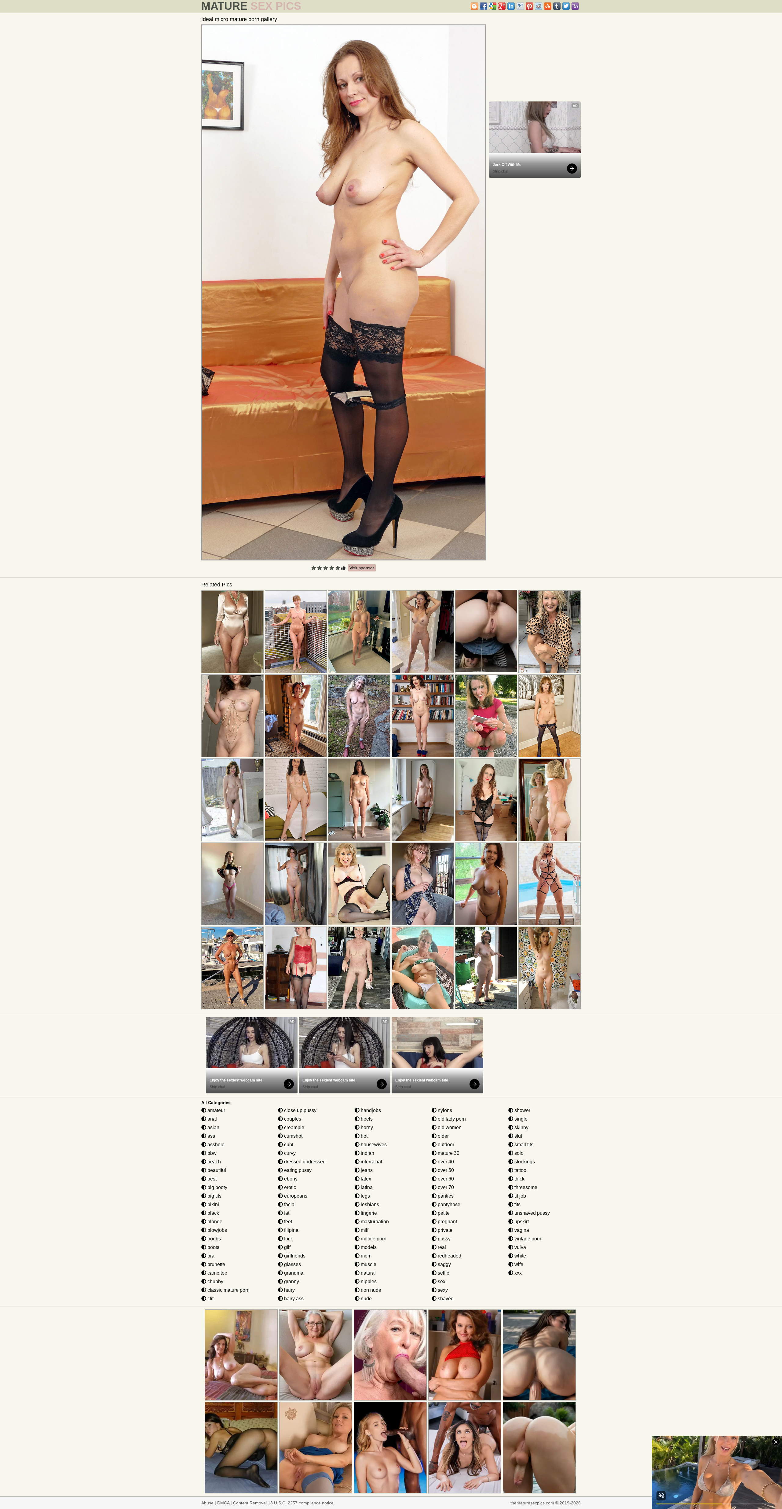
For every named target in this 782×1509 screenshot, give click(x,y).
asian (212, 1127)
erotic (289, 1187)
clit (210, 1298)
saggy (444, 1264)
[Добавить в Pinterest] (529, 6)
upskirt (521, 1221)
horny (366, 1127)
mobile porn (373, 1238)
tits (517, 1204)
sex (441, 1281)
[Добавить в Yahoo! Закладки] (575, 6)
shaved (445, 1298)
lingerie (368, 1213)
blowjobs (216, 1230)
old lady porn (451, 1119)
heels (366, 1119)
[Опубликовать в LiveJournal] (520, 6)
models (368, 1247)
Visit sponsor (361, 567)
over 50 (445, 1170)
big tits (213, 1196)
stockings (524, 1161)
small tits (523, 1144)
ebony (290, 1178)
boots (212, 1247)
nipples (368, 1281)
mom (365, 1255)
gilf (287, 1247)
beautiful (216, 1170)
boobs (213, 1238)
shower (521, 1110)
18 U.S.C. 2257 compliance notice (301, 1502)
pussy (444, 1238)
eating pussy (297, 1170)
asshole (215, 1144)
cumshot (292, 1136)
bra (210, 1255)
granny (291, 1281)
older (443, 1136)
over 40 (445, 1161)
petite (443, 1213)
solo (518, 1153)
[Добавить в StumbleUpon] (547, 6)
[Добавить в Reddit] (538, 6)
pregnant (447, 1221)
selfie (443, 1273)
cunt (288, 1144)
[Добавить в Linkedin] (511, 6)
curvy (289, 1153)
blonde (214, 1221)
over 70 (445, 1187)
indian (367, 1153)
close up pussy (299, 1110)
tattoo (519, 1170)
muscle (368, 1264)
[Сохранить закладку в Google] (492, 6)
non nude (370, 1290)
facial (289, 1204)
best (211, 1178)
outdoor (445, 1144)
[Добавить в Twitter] (566, 6)
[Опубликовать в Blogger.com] (474, 6)
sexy (442, 1290)
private (444, 1230)
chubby (214, 1281)
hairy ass (293, 1298)
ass (210, 1136)
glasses (292, 1264)
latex (365, 1178)
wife (518, 1264)
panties (445, 1196)
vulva (519, 1247)
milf (364, 1230)
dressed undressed (304, 1161)
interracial (371, 1161)
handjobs (370, 1110)
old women (449, 1127)
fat (286, 1213)
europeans (295, 1196)
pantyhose (448, 1204)
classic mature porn (228, 1290)
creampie (293, 1127)
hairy (289, 1290)
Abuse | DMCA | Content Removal (234, 1502)
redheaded (449, 1255)
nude (366, 1298)
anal (211, 1119)
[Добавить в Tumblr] (557, 6)
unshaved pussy (531, 1213)
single (520, 1119)
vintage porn (527, 1238)
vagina (521, 1230)
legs (365, 1196)
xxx (517, 1273)
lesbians (369, 1204)
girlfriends (294, 1255)
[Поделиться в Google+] (502, 6)
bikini (212, 1204)
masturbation (374, 1221)
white (519, 1255)
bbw (211, 1153)
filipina (290, 1230)
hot (363, 1136)
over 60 (445, 1178)
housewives (373, 1144)
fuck (288, 1238)
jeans (366, 1170)
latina (366, 1187)
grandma (293, 1273)
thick (518, 1178)
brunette (215, 1264)
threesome (525, 1187)
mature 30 (448, 1153)
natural (368, 1273)
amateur (215, 1110)
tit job (519, 1196)
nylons (444, 1110)
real (441, 1247)
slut (517, 1136)
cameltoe (216, 1273)
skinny (520, 1127)
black (212, 1213)
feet (287, 1221)
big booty (216, 1187)
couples (292, 1119)
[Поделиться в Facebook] (483, 6)
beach (213, 1161)
